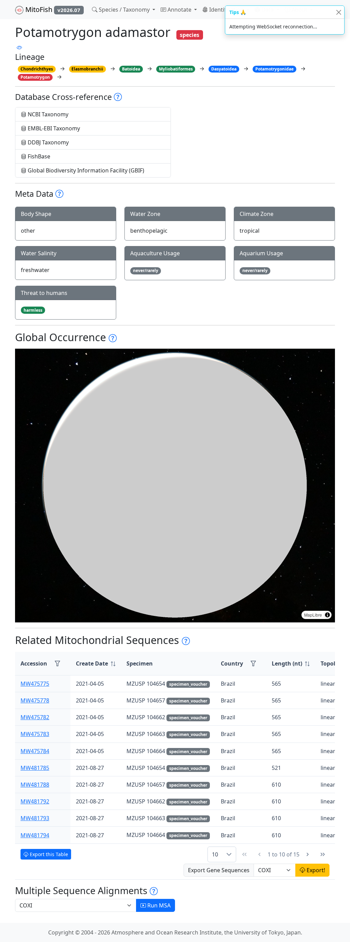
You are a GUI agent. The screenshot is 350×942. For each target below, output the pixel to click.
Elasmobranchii (87, 69)
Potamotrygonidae (274, 69)
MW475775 (35, 683)
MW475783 (35, 734)
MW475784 (35, 751)
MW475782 (35, 717)
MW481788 (35, 784)
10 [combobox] (215, 854)
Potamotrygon (35, 77)
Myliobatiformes (176, 69)
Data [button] (267, 9)
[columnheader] (95, 663)
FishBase (38, 156)
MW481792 (35, 801)
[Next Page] (307, 854)
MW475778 (35, 700)
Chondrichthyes (37, 69)
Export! (315, 870)
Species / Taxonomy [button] (124, 9)
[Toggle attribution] (327, 615)
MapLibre (313, 615)
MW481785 (35, 768)
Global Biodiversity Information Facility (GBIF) (85, 170)
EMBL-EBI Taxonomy (53, 128)
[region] (175, 485)
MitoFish (52, 9)
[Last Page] (322, 854)
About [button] (299, 9)
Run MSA (158, 905)
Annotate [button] (179, 9)
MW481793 (35, 818)
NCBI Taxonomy (47, 114)
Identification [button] (226, 9)
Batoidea (131, 69)
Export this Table (48, 854)
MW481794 (35, 835)
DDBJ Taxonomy (47, 142)
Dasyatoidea (224, 69)
